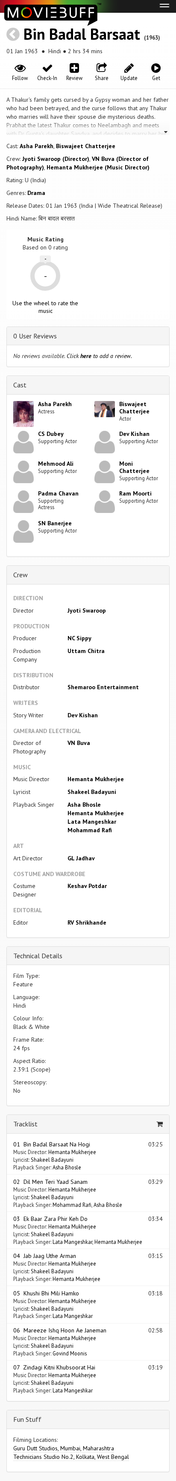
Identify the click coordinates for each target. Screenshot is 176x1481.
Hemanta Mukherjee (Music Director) (98, 167)
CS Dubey (51, 434)
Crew (20, 574)
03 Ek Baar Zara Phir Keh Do (50, 1219)
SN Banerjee (55, 523)
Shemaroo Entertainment (103, 687)
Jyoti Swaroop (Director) (55, 159)
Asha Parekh (36, 146)
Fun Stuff (27, 1419)
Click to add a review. (99, 356)
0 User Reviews (35, 336)
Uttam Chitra (86, 651)
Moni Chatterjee (134, 467)
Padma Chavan (58, 493)
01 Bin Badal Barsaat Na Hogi (51, 1144)
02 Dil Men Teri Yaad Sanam (50, 1182)
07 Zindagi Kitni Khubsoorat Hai (54, 1367)
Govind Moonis (70, 1353)
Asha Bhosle (84, 804)
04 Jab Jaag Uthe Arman (44, 1256)
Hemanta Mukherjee (95, 779)
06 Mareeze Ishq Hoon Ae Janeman (59, 1330)
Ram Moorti (135, 493)
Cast (19, 385)
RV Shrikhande (86, 922)
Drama (36, 193)
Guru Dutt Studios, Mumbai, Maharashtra (63, 1448)
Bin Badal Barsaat (81, 34)
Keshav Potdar (87, 886)
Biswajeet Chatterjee (85, 146)
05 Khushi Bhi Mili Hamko (46, 1293)
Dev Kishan (134, 434)
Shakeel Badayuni (91, 792)
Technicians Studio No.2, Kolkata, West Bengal (71, 1457)
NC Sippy (79, 638)
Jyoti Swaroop (86, 610)
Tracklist (25, 1124)
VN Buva (78, 743)
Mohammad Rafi (89, 830)
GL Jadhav (81, 858)
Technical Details (37, 955)
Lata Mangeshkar (91, 821)
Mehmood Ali (55, 463)
